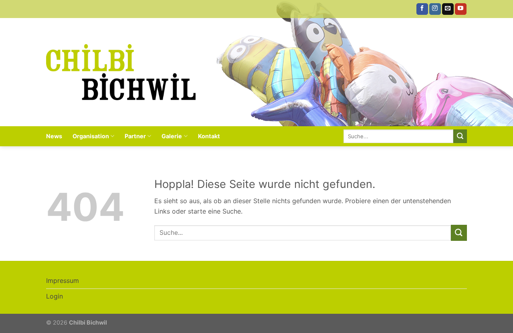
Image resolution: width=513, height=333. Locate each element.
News (54, 136)
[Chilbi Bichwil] (121, 72)
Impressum (62, 280)
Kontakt (209, 136)
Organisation (91, 136)
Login (54, 296)
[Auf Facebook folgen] (422, 9)
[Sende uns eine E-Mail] (448, 9)
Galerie (172, 136)
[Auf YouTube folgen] (461, 9)
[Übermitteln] (460, 136)
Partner (135, 136)
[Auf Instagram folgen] (435, 9)
